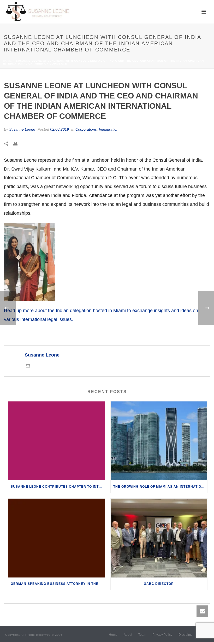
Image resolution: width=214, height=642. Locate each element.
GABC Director (159, 584)
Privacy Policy (162, 635)
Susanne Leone (22, 129)
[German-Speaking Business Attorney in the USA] (56, 538)
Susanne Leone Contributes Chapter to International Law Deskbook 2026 (58, 486)
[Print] (18, 143)
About (128, 635)
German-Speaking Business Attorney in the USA (58, 584)
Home (7, 60)
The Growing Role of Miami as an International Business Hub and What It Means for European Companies (160, 486)
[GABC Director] (159, 538)
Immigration (108, 129)
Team (142, 635)
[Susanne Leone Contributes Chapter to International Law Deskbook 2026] (56, 440)
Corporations (86, 129)
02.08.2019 (59, 129)
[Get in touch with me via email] (28, 366)
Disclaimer (186, 635)
